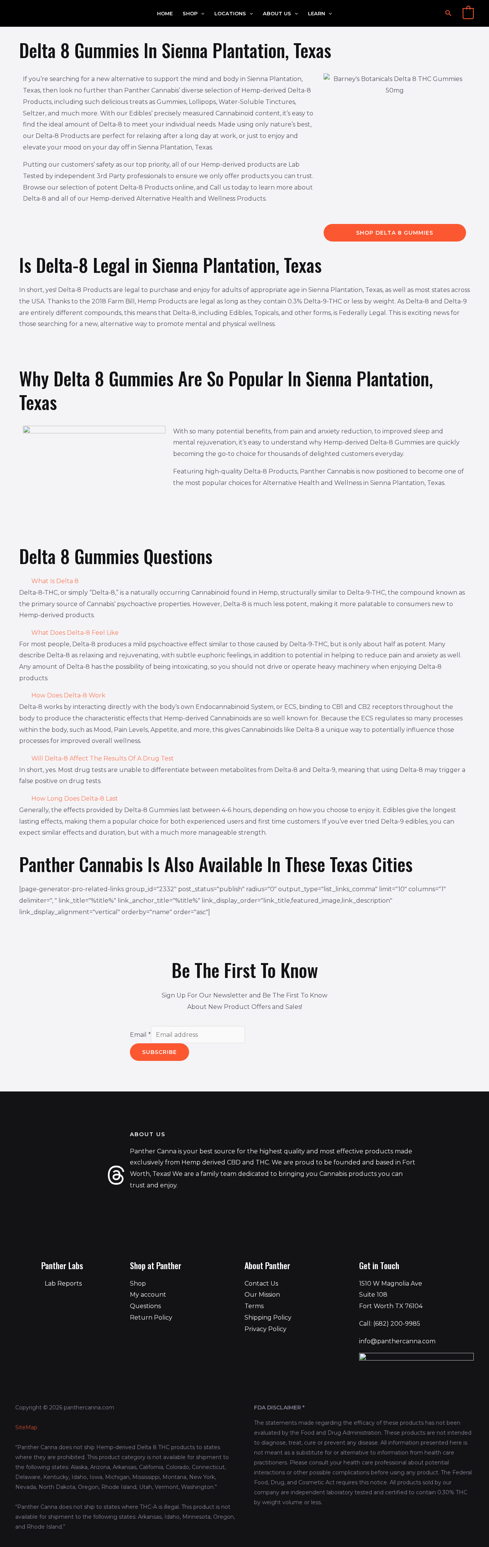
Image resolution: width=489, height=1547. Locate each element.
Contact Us (261, 1283)
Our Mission (262, 1294)
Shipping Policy (267, 1317)
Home (165, 13)
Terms (254, 1306)
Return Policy (151, 1317)
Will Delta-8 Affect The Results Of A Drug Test (102, 758)
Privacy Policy (265, 1329)
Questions (145, 1306)
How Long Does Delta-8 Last (74, 798)
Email (140, 1034)
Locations (230, 13)
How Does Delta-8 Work (68, 695)
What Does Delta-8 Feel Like (75, 632)
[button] (201, 13)
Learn (316, 13)
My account (148, 1294)
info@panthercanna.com (397, 1341)
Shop (190, 13)
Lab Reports (63, 1283)
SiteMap (26, 1427)
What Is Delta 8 (55, 581)
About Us (277, 13)
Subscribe (159, 1052)
